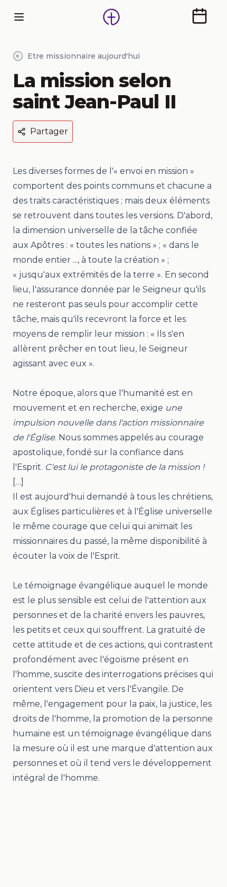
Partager (49, 131)
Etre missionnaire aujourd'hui (83, 56)
